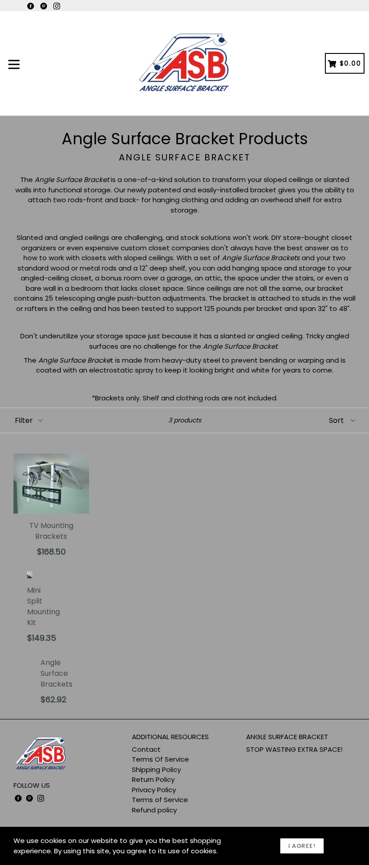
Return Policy (153, 779)
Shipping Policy (156, 769)
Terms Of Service (160, 759)
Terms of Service (160, 799)
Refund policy (154, 810)
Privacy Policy (154, 789)
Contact (146, 749)
